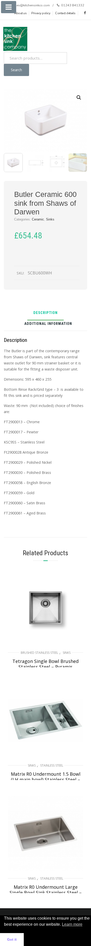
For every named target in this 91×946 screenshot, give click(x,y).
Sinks (50, 219)
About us (20, 13)
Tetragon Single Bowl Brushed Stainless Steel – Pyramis (45, 664)
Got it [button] (12, 939)
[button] (78, 97)
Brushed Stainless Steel (39, 653)
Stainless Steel (51, 765)
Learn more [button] (72, 924)
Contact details (65, 13)
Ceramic (38, 219)
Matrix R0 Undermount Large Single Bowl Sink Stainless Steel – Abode (46, 892)
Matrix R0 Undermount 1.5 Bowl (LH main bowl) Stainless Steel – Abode (45, 779)
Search (16, 69)
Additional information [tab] (48, 324)
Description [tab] (45, 313)
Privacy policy (40, 13)
